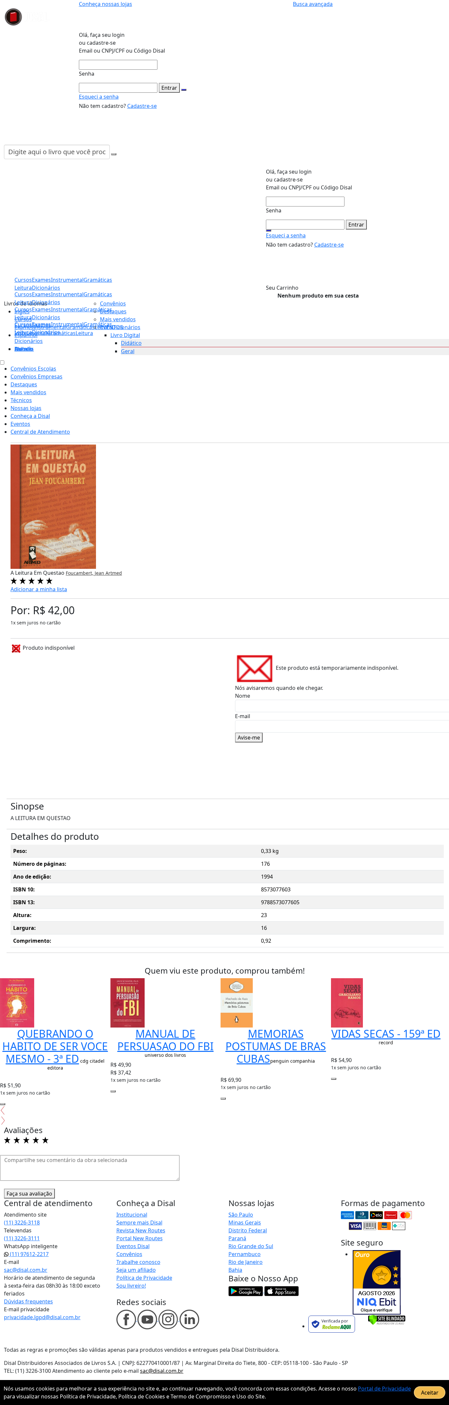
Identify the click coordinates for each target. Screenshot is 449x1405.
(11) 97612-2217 (29, 1254)
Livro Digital (125, 335)
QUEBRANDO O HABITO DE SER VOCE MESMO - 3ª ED (55, 1046)
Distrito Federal (247, 1230)
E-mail (242, 716)
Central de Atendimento (40, 431)
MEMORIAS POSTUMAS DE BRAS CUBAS (275, 1046)
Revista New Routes (140, 1230)
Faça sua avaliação (29, 1193)
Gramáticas (97, 294)
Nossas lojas (26, 408)
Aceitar (429, 1392)
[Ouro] (377, 1282)
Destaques (113, 311)
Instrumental (67, 324)
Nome (242, 695)
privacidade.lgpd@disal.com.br (42, 1317)
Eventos (20, 423)
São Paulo (240, 1214)
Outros (23, 348)
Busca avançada (313, 4)
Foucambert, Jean (86, 573)
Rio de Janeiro (245, 1262)
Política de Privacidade (144, 1277)
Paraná (237, 1238)
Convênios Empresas (36, 376)
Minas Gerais (244, 1222)
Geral (127, 351)
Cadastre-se (142, 105)
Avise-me (249, 737)
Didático (131, 343)
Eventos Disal (133, 1246)
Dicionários (28, 341)
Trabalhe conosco (138, 1262)
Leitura (23, 332)
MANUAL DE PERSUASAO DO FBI (165, 1040)
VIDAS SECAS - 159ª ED (385, 1034)
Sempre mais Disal (139, 1222)
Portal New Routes (139, 1238)
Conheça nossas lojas (105, 4)
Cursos (23, 324)
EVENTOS (111, 327)
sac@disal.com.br (25, 1269)
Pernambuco (244, 1254)
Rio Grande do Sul (250, 1246)
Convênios (113, 303)
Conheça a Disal (30, 416)
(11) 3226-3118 (22, 1222)
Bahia (235, 1269)
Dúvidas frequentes (28, 1301)
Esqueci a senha (99, 96)
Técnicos (21, 400)
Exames (41, 324)
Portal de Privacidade (384, 1388)
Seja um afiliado (136, 1269)
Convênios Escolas (33, 368)
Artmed (114, 573)
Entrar (169, 87)
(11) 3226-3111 (22, 1238)
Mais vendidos (118, 319)
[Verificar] (387, 1319)
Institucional (131, 1214)
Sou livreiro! (131, 1285)
